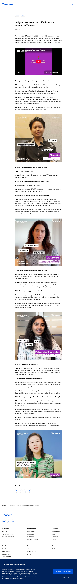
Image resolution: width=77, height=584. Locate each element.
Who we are (5, 528)
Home (4, 505)
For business (30, 534)
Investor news (6, 551)
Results (4, 549)
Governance (55, 536)
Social (53, 534)
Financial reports (6, 554)
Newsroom (30, 546)
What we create (31, 528)
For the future (30, 536)
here (23, 578)
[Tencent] (7, 4)
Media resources (31, 551)
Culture (22, 15)
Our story (4, 531)
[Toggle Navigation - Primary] (72, 4)
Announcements (6, 556)
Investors (5, 546)
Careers (54, 546)
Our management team (8, 534)
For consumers (31, 531)
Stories (17, 15)
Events (29, 554)
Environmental (56, 531)
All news (29, 549)
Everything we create (32, 539)
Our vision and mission (8, 536)
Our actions (55, 528)
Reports (54, 539)
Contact (54, 549)
